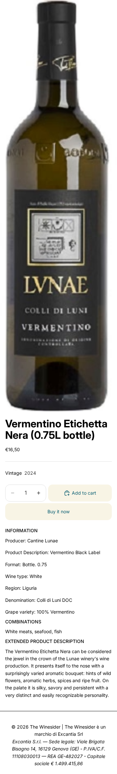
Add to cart (84, 493)
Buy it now (58, 511)
